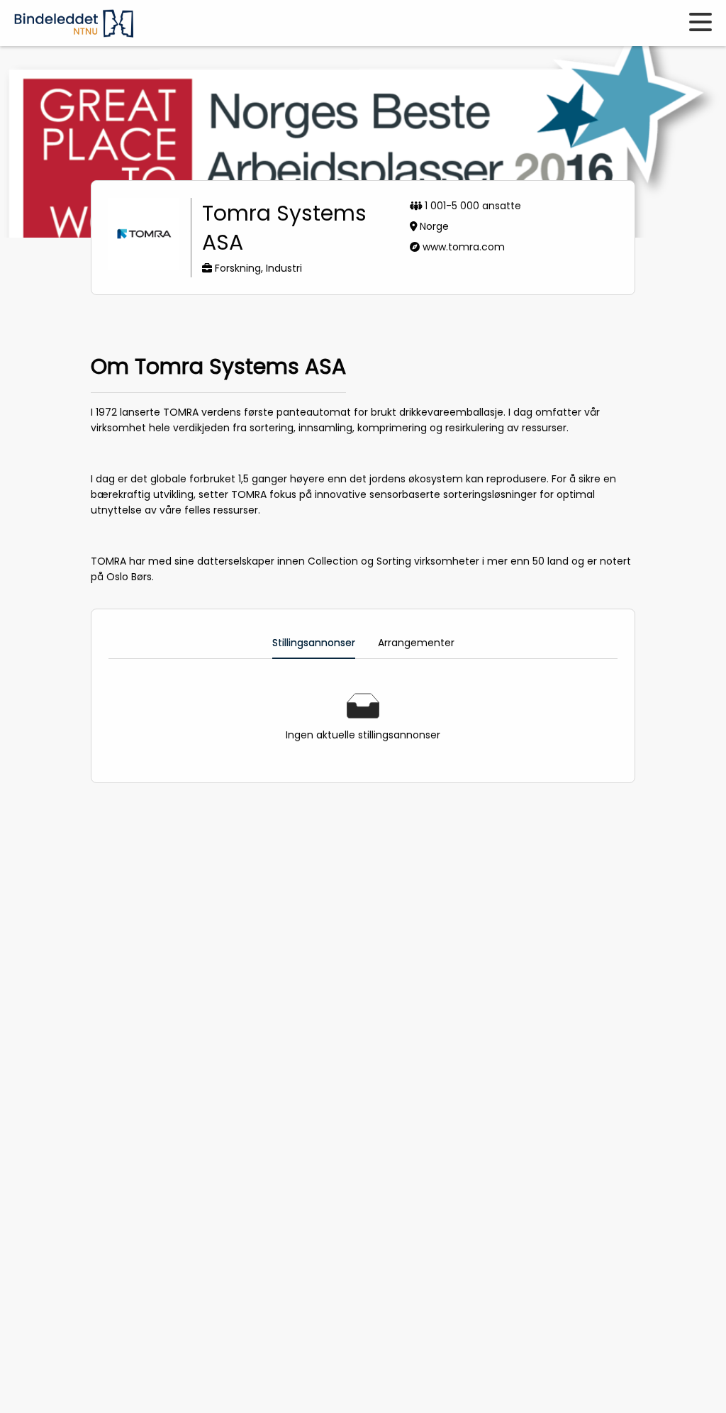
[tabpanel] (363, 718)
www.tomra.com (464, 247)
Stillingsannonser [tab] (313, 643)
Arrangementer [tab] (416, 643)
